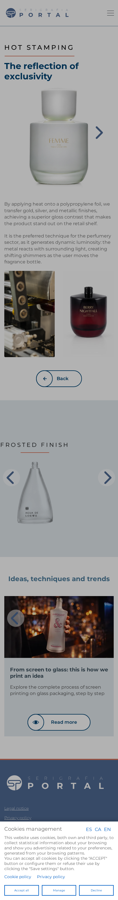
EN (107, 829)
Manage (59, 890)
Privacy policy (51, 876)
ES (89, 829)
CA (98, 829)
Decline (96, 890)
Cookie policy (17, 876)
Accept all (21, 890)
